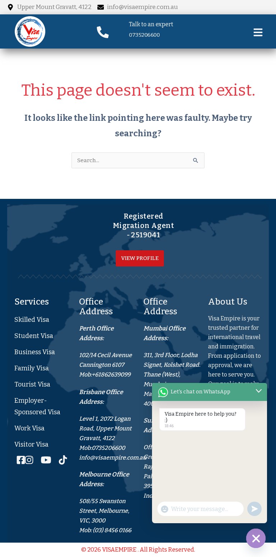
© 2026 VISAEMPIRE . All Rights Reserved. (138, 549)
